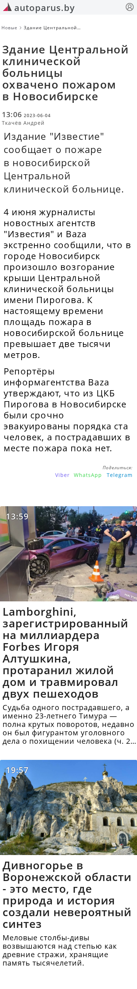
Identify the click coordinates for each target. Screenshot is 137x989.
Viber (62, 474)
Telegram (120, 474)
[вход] (129, 8)
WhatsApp (88, 474)
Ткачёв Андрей (23, 122)
